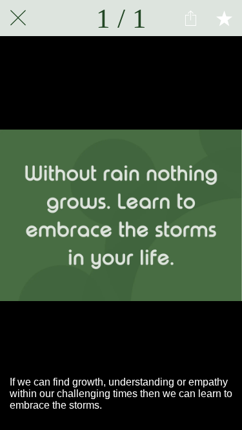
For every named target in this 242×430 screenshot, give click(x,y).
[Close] (18, 18)
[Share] (190, 18)
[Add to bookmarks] (223, 18)
